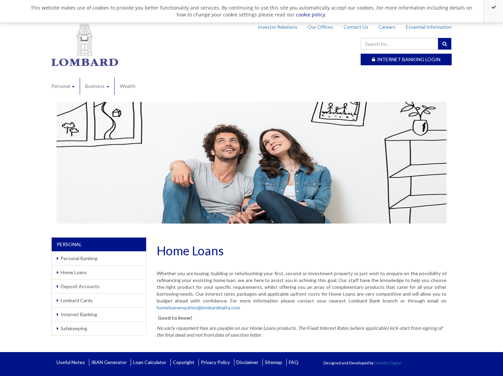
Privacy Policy (215, 362)
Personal (61, 86)
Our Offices (320, 27)
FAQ (293, 362)
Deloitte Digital (387, 362)
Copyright (183, 362)
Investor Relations (277, 27)
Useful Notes (70, 362)
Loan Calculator (149, 362)
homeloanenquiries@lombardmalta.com (198, 307)
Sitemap (273, 362)
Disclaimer (247, 362)
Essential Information (429, 27)
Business (95, 86)
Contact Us (356, 27)
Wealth (128, 86)
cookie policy (310, 14)
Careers (387, 27)
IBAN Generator (109, 362)
